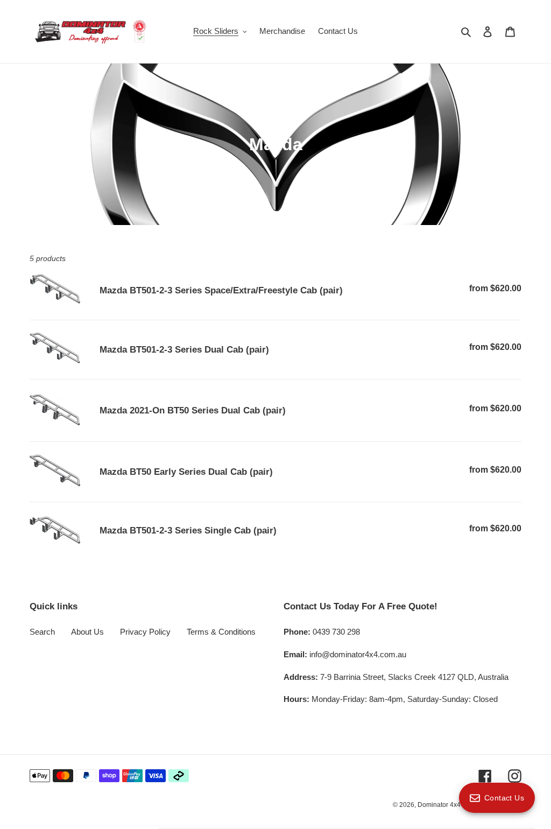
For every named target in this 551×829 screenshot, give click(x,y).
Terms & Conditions (221, 631)
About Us (87, 631)
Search (42, 631)
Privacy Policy (145, 631)
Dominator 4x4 (439, 805)
